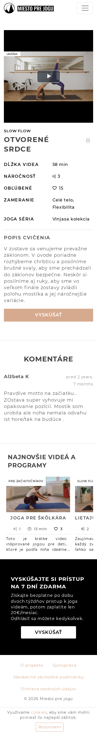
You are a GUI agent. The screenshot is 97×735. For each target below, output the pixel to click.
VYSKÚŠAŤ (48, 315)
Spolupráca (65, 665)
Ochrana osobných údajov (48, 689)
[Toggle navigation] (85, 8)
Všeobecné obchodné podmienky (48, 677)
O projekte (31, 665)
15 (61, 188)
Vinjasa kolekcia (71, 219)
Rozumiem (49, 726)
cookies (39, 712)
